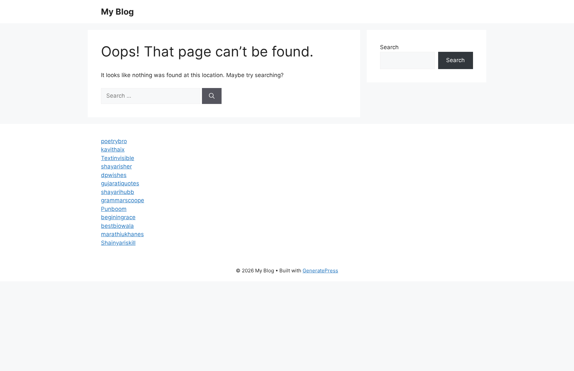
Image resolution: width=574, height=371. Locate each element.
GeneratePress (320, 270)
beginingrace (118, 217)
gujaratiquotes (120, 183)
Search (389, 47)
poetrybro (114, 141)
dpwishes (114, 175)
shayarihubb (117, 192)
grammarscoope (122, 200)
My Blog (117, 12)
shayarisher (116, 166)
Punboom (114, 209)
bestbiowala (117, 226)
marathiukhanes (122, 234)
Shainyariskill (118, 242)
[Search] (212, 96)
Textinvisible (117, 158)
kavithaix (113, 149)
